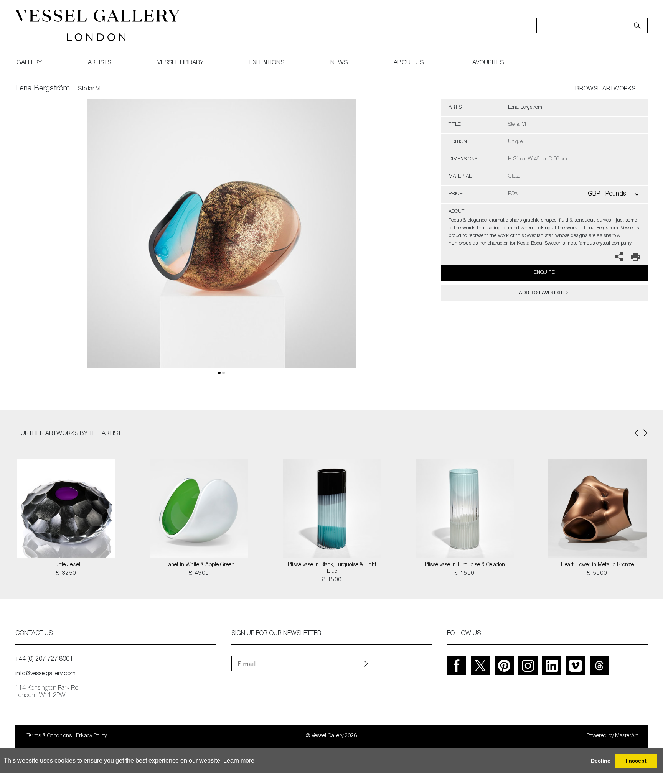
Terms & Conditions (49, 736)
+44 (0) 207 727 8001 (44, 659)
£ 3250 (66, 573)
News (339, 63)
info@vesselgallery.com (45, 674)
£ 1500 (332, 580)
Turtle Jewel (66, 565)
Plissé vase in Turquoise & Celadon (465, 565)
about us (409, 63)
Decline (600, 761)
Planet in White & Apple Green (199, 565)
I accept (636, 761)
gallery (29, 63)
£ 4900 (199, 573)
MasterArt (626, 736)
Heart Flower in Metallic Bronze (597, 565)
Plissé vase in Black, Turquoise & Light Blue (332, 568)
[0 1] (221, 242)
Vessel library (180, 63)
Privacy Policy (91, 736)
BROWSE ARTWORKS (605, 89)
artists (99, 63)
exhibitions (266, 63)
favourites (487, 63)
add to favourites (544, 293)
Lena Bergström (42, 89)
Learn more (238, 760)
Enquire (544, 272)
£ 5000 (597, 573)
